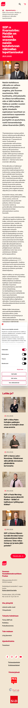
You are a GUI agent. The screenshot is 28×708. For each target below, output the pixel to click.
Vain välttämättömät (14, 382)
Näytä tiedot (20, 369)
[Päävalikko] (25, 4)
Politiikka (5, 623)
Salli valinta (14, 378)
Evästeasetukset (14, 665)
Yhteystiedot (6, 610)
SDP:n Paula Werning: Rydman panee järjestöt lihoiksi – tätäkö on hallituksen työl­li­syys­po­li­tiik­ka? (14, 499)
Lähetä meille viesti (8, 607)
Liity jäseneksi (7, 635)
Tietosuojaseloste (14, 662)
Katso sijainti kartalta (9, 590)
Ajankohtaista (11, 10)
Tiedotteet (5, 645)
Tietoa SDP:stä (7, 620)
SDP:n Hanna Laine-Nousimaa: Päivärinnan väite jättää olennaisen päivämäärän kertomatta (13, 461)
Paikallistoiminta (8, 626)
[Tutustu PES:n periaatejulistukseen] (14, 684)
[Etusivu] (3, 10)
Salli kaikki (14, 374)
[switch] (24, 354)
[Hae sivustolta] (20, 4)
